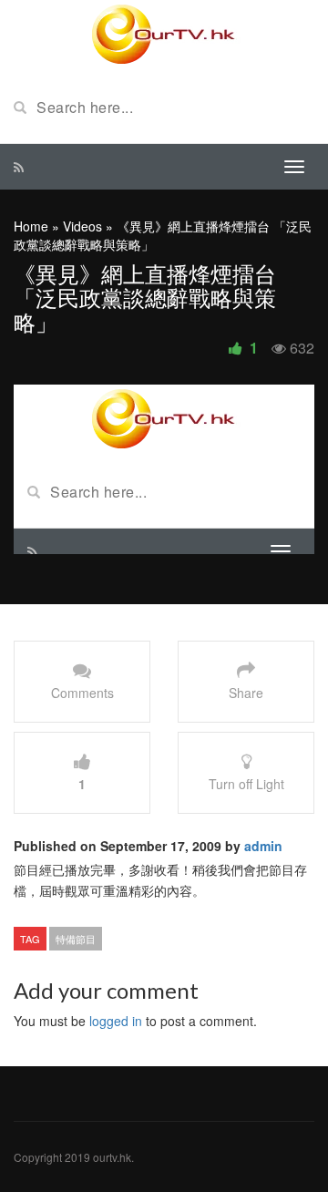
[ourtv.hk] (164, 35)
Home (31, 226)
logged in (115, 1021)
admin (263, 846)
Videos (82, 226)
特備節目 (76, 938)
